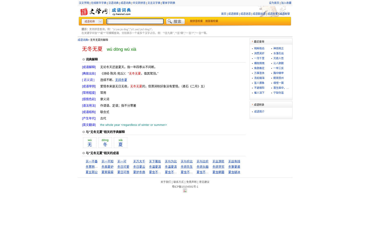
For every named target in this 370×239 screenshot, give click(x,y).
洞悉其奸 (259, 53)
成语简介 (259, 111)
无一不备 (92, 161)
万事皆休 (259, 73)
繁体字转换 (168, 2)
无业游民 (218, 161)
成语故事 (272, 13)
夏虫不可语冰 (190, 172)
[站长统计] (185, 191)
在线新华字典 (98, 2)
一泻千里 (259, 58)
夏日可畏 (123, 172)
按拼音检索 (196, 21)
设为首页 (274, 2)
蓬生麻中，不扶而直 (285, 87)
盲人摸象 (259, 83)
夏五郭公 (92, 172)
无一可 (121, 161)
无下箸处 (155, 161)
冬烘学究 (218, 166)
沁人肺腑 (278, 63)
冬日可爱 (123, 166)
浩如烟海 (259, 78)
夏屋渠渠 (107, 172)
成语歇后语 (259, 13)
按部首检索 (211, 21)
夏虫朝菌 (218, 172)
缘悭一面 (278, 83)
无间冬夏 (121, 80)
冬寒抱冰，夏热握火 (99, 166)
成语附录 (285, 13)
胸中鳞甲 (278, 73)
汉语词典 (113, 2)
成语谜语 (245, 13)
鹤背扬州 (278, 78)
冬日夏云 (139, 166)
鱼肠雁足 (259, 68)
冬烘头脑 (203, 166)
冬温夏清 (171, 166)
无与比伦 (203, 161)
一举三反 (278, 68)
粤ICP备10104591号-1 (185, 186)
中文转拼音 (139, 2)
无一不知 (107, 161)
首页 (223, 13)
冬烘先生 (187, 166)
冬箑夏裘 (234, 166)
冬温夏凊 (155, 166)
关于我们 (166, 182)
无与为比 (171, 161)
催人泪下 (259, 92)
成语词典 (126, 2)
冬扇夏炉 (107, 166)
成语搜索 (233, 13)
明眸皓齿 (259, 48)
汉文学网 (84, 2)
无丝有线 (234, 161)
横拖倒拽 (259, 63)
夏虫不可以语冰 (159, 172)
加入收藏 (286, 2)
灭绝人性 (278, 58)
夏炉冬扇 (139, 172)
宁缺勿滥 (278, 92)
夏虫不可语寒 (206, 172)
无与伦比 (187, 161)
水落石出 (278, 53)
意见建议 (204, 182)
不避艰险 (259, 87)
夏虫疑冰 (234, 172)
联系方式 (178, 182)
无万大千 (139, 161)
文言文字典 (154, 2)
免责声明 (191, 182)
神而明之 (278, 48)
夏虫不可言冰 (174, 172)
